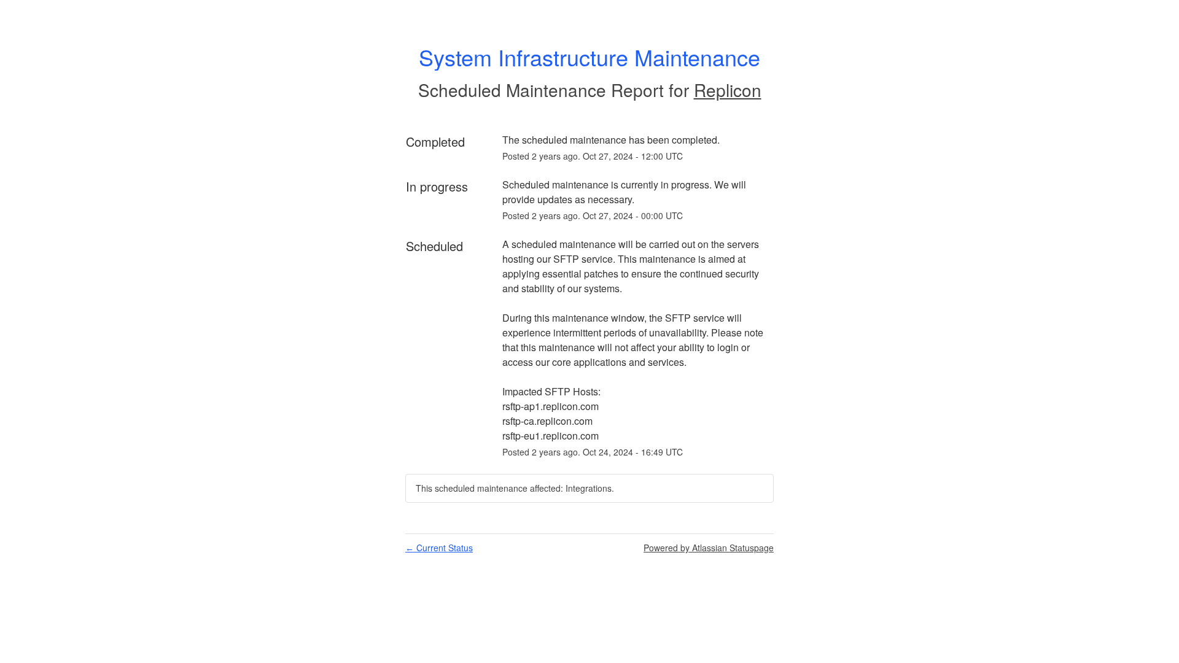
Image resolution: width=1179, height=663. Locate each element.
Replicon (727, 89)
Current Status (439, 547)
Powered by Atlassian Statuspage (709, 547)
